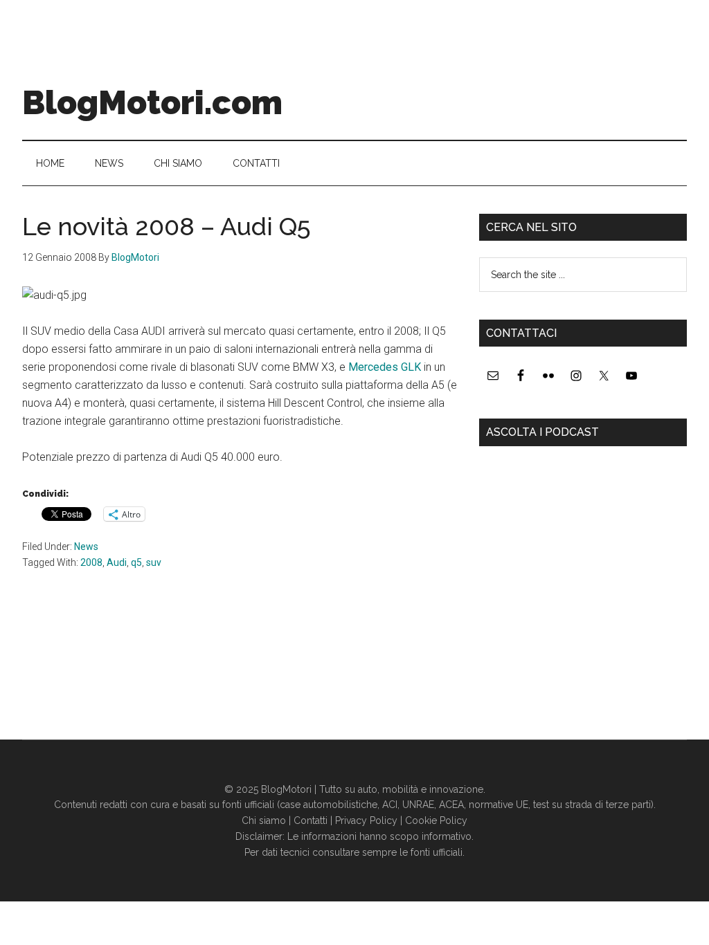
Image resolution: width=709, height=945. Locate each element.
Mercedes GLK (384, 367)
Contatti (310, 820)
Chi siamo (264, 820)
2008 (91, 562)
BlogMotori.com (152, 102)
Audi (117, 562)
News (86, 546)
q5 (136, 562)
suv (153, 562)
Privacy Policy (366, 820)
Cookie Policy (436, 820)
